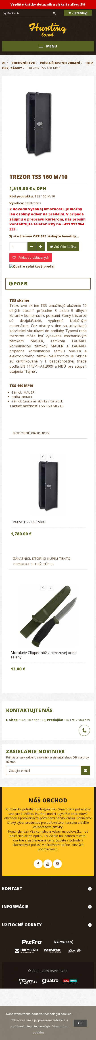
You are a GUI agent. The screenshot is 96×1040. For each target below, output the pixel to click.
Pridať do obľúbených (33, 257)
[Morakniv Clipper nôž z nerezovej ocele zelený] (48, 616)
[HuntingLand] (48, 30)
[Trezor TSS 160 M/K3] (48, 485)
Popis (20, 284)
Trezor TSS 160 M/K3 (28, 522)
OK (80, 1023)
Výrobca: (16, 203)
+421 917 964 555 (77, 720)
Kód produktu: (21, 196)
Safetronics (33, 203)
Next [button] (50, 456)
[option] (48, 498)
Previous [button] (43, 456)
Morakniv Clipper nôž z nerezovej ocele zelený (44, 654)
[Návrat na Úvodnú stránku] (3, 63)
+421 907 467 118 (32, 720)
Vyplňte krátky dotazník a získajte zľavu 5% (48, 4)
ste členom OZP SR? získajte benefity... (46, 236)
